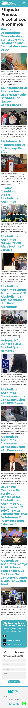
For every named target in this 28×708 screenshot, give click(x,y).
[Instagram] (14, 703)
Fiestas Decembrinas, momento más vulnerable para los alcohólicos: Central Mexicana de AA (14, 39)
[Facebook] (10, 703)
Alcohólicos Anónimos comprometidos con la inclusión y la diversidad (13, 396)
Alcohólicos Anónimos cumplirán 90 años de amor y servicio (12, 243)
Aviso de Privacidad (14, 699)
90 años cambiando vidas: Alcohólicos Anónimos (9, 195)
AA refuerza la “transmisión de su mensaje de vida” (13, 146)
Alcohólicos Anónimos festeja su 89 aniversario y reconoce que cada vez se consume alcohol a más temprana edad (14, 572)
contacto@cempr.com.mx (14, 644)
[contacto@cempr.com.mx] (4, 644)
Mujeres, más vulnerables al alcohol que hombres (11, 346)
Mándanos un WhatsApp (13, 640)
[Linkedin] (17, 703)
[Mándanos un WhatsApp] (4, 640)
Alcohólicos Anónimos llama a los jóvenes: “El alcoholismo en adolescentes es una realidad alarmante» (14, 296)
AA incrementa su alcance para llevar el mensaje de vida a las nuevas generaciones (14, 96)
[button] (24, 3)
